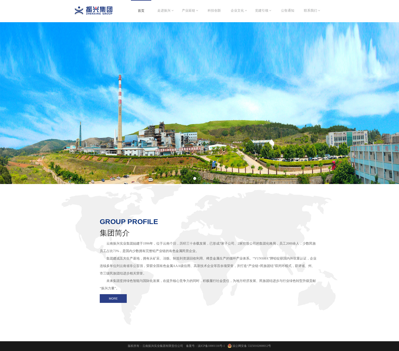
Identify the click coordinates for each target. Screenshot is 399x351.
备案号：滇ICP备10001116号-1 (205, 345)
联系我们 (311, 10)
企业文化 (238, 10)
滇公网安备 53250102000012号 (251, 345)
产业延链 (189, 10)
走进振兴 (164, 10)
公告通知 (287, 10)
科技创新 (214, 10)
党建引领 (262, 10)
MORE (113, 298)
